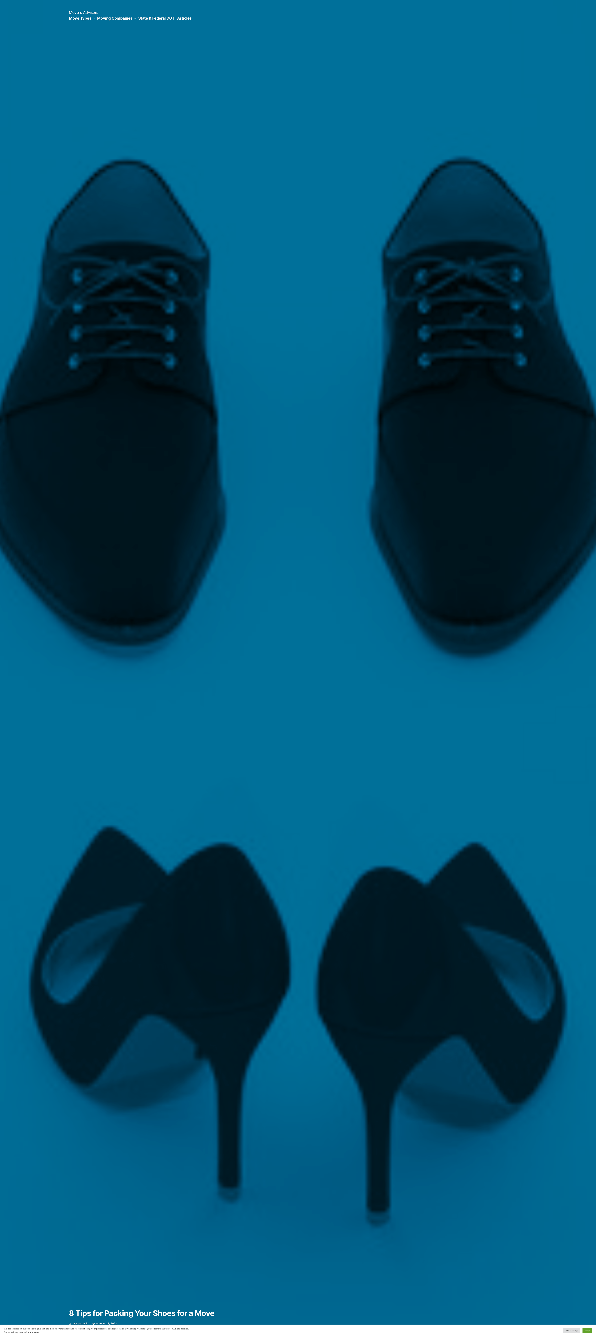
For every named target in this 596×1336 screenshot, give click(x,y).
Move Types (80, 18)
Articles (184, 18)
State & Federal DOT (156, 18)
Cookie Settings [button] (571, 1330)
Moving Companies (114, 18)
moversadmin (80, 1323)
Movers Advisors (83, 12)
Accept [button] (587, 1330)
